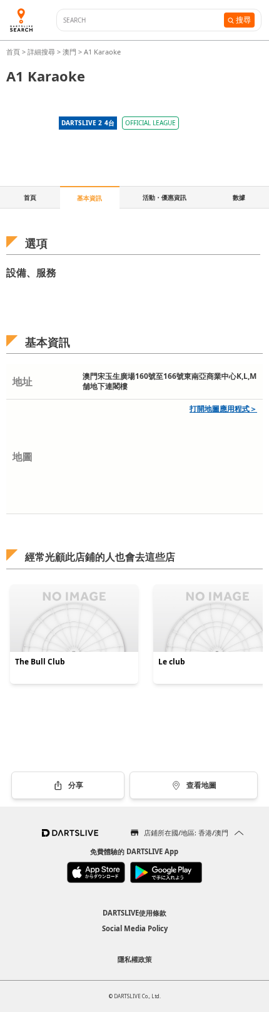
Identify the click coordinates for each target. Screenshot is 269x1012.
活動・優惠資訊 (164, 197)
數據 (239, 197)
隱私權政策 (135, 959)
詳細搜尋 (42, 51)
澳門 (69, 51)
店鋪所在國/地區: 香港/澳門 (186, 832)
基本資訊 (89, 198)
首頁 (14, 51)
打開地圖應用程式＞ (223, 408)
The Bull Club (40, 662)
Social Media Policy (135, 928)
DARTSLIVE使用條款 (134, 912)
